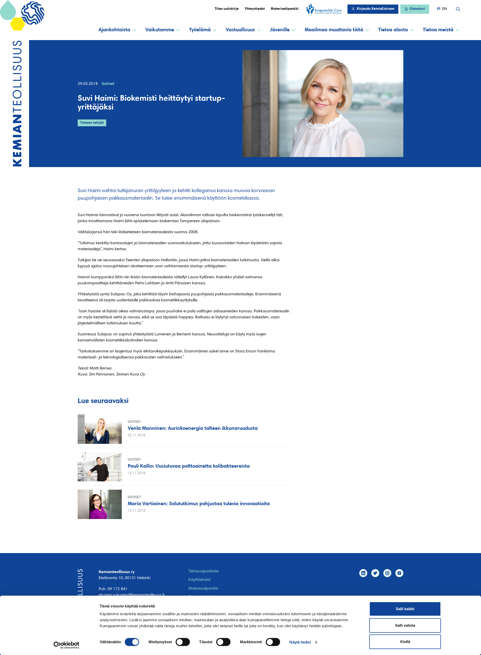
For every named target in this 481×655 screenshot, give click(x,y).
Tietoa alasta (393, 30)
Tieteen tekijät (92, 123)
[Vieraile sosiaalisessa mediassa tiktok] (399, 573)
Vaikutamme (159, 30)
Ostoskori (417, 9)
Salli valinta (405, 625)
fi (438, 9)
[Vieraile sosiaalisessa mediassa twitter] (375, 573)
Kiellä (405, 641)
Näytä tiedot (300, 642)
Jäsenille (280, 30)
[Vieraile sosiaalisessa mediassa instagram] (387, 573)
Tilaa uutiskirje (227, 9)
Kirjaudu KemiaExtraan (375, 9)
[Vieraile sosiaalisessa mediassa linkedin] (363, 573)
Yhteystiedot (255, 9)
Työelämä (200, 30)
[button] (458, 9)
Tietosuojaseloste (203, 571)
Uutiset (108, 84)
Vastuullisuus (240, 30)
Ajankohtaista (114, 30)
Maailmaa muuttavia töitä (334, 30)
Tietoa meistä (438, 30)
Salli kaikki (405, 609)
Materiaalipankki (285, 9)
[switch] (183, 642)
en (444, 9)
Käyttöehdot (199, 580)
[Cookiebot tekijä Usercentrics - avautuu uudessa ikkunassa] (66, 645)
